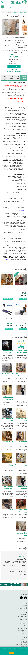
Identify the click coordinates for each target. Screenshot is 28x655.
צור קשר (25, 625)
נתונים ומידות (17, 78)
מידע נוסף (5, 78)
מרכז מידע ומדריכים (22, 616)
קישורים (25, 607)
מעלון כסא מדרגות (22, 317)
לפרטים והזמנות (22, 298)
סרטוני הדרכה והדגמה (22, 608)
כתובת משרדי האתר (22, 633)
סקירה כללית (24, 78)
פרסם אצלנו (24, 632)
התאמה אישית (23, 652)
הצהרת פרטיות (24, 641)
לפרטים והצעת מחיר (8, 298)
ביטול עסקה (24, 627)
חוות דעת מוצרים (23, 619)
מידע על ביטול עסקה (22, 628)
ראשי (25, 12)
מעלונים (21, 12)
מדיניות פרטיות (10, 650)
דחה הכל (17, 652)
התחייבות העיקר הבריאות (21, 644)
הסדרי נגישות (24, 642)
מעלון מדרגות (15, 12)
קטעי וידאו (11, 78)
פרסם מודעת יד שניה (22, 630)
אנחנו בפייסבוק (24, 618)
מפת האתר (24, 605)
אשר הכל (11, 652)
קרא (12, 71)
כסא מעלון (10, 287)
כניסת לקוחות (24, 639)
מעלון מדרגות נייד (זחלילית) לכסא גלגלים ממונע (7, 318)
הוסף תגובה (9, 71)
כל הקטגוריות (24, 614)
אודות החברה (24, 646)
